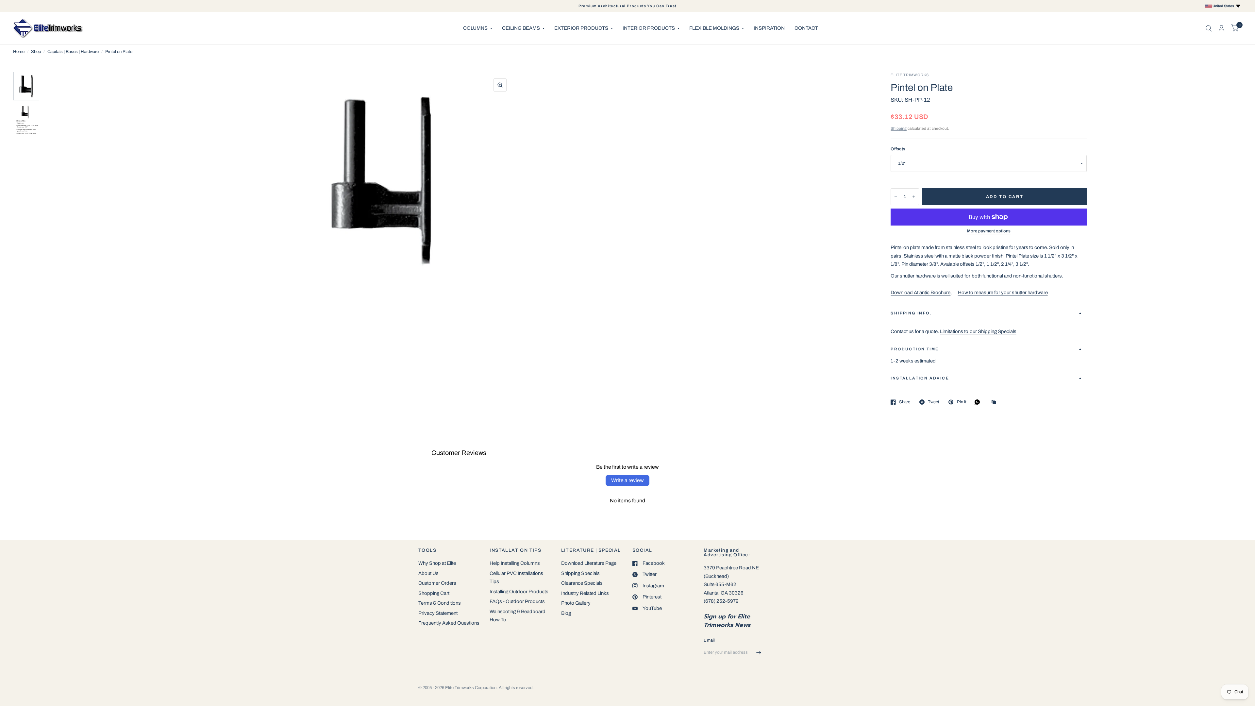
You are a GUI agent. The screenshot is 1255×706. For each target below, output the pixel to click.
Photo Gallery (576, 603)
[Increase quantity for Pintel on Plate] (914, 197)
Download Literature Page (588, 563)
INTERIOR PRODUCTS (649, 28)
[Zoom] (500, 85)
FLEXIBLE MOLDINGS (714, 28)
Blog (566, 613)
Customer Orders (437, 583)
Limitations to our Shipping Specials (978, 331)
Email (709, 640)
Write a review (627, 480)
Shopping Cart (433, 593)
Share (904, 402)
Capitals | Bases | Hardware (73, 51)
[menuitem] (477, 28)
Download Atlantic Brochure (920, 292)
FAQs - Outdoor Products (517, 601)
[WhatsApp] (979, 402)
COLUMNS (475, 28)
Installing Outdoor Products (519, 591)
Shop (36, 51)
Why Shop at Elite (437, 563)
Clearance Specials (582, 583)
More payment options (989, 231)
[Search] (1208, 28)
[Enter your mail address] (758, 652)
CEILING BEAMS (521, 28)
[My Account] (1221, 28)
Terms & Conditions (439, 603)
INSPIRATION (769, 28)
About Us (428, 573)
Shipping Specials (580, 573)
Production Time (915, 349)
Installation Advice (920, 378)
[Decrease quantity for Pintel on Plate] (896, 197)
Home (19, 51)
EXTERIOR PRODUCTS (581, 28)
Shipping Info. (911, 313)
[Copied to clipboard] (995, 402)
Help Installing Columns (515, 563)
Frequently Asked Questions (448, 623)
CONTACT (806, 28)
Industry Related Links (585, 593)
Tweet (933, 402)
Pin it (961, 402)
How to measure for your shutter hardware (1003, 292)
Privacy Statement (438, 613)
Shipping (899, 128)
